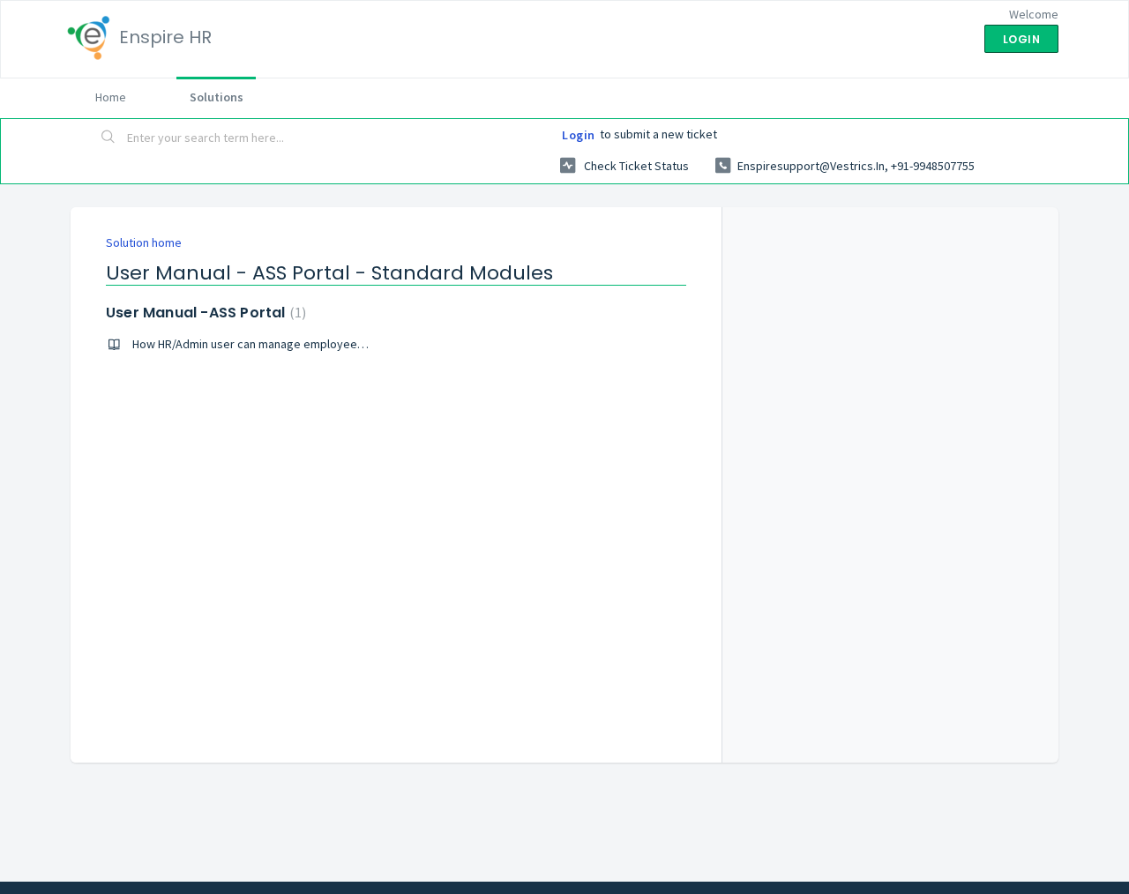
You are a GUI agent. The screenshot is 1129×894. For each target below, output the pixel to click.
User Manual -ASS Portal (204, 312)
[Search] (108, 138)
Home (110, 97)
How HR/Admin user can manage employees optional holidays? (296, 344)
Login (578, 135)
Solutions (216, 97)
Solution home (144, 242)
